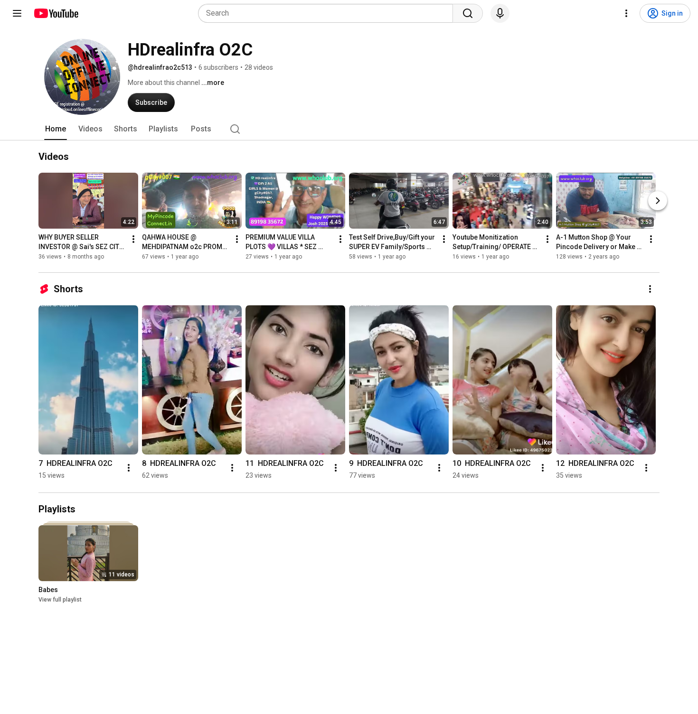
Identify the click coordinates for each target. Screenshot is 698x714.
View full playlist (60, 599)
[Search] (468, 13)
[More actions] (133, 239)
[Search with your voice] (499, 13)
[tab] (55, 129)
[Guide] (17, 13)
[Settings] (626, 13)
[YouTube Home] (56, 13)
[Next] (657, 200)
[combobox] (328, 13)
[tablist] (349, 129)
